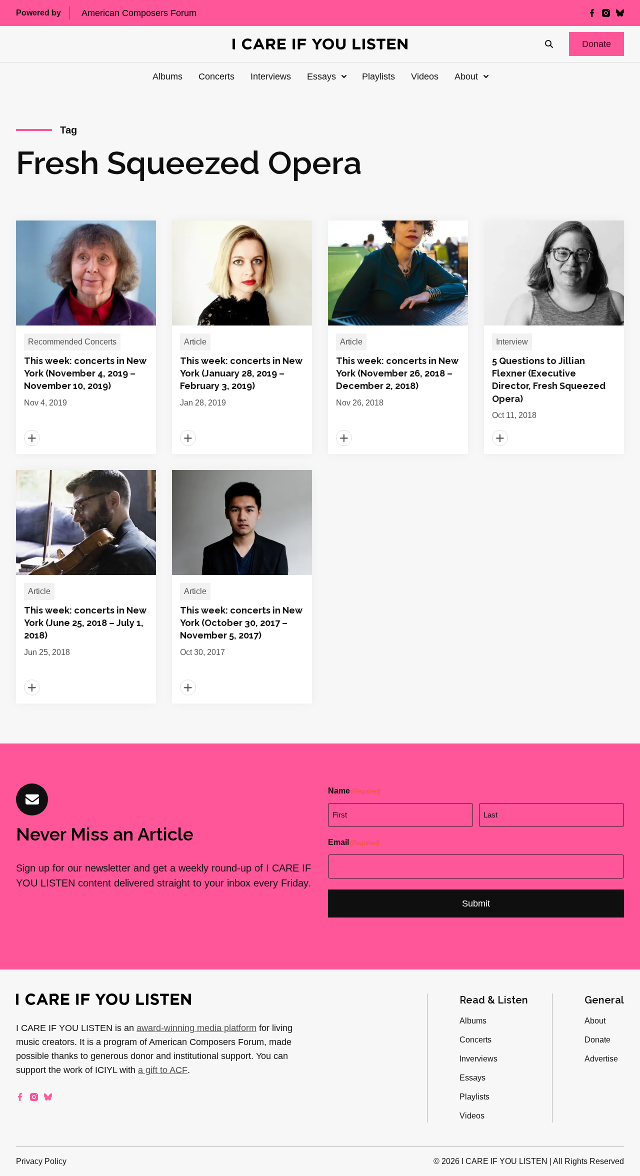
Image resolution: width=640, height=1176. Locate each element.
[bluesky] (620, 13)
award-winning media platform (196, 1028)
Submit (476, 903)
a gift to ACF (163, 1070)
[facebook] (592, 13)
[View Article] (86, 337)
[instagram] (606, 13)
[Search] (549, 44)
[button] (596, 44)
